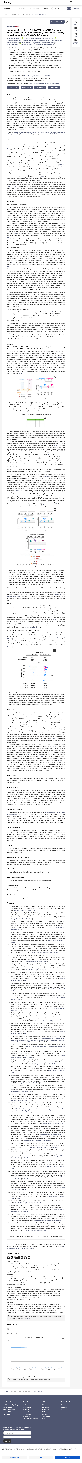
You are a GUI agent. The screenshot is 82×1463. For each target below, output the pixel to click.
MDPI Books (45, 1407)
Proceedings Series (47, 1421)
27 (37, 734)
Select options (9, 1433)
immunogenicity (44, 134)
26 (31, 731)
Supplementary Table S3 (32, 627)
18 (15, 187)
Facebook (64, 1407)
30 (37, 756)
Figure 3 (9, 647)
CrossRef (28, 910)
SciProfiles (45, 1414)
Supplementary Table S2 (14, 596)
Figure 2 (46, 476)
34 (59, 760)
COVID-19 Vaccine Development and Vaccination (44, 83)
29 (55, 746)
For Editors (26, 1409)
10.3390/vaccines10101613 (39, 14)
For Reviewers (27, 1407)
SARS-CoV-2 (54, 134)
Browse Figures (26, 87)
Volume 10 (21, 14)
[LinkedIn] (15, 1258)
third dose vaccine (44, 132)
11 (63, 165)
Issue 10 (28, 14)
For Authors (26, 1405)
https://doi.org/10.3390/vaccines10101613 (37, 76)
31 (39, 756)
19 (15, 190)
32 (41, 756)
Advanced (76, 8)
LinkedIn (63, 1405)
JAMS (43, 1419)
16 (11, 187)
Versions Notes (54, 87)
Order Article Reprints (57, 22)
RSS (34, 1392)
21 (16, 233)
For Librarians (27, 1412)
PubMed (55, 952)
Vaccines (13, 14)
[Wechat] (22, 1258)
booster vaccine (31, 132)
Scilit (33, 910)
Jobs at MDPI (7, 1414)
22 (8, 237)
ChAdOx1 (30, 134)
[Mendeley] (29, 1258)
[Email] (8, 1258)
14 (8, 187)
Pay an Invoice (8, 1407)
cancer (36, 134)
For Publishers (27, 1414)
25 (29, 731)
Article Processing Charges (11, 1405)
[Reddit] (25, 1258)
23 (11, 262)
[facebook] (18, 1258)
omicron (53, 132)
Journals (6, 14)
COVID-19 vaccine (20, 132)
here (28, 1318)
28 (53, 746)
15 (10, 187)
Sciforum (44, 1405)
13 (43, 177)
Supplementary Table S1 (49, 504)
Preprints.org (46, 1409)
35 (60, 760)
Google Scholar (19, 910)
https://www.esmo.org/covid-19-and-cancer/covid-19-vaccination (45, 1046)
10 (61, 165)
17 (13, 187)
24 (63, 294)
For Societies (26, 1416)
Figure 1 (60, 357)
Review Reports (40, 87)
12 (41, 177)
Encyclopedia (46, 1416)
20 (14, 233)
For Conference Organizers (30, 1419)
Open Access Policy (9, 1409)
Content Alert (42, 1392)
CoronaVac (23, 134)
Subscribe (7, 1441)
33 (43, 756)
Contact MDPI (7, 1412)
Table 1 (21, 373)
